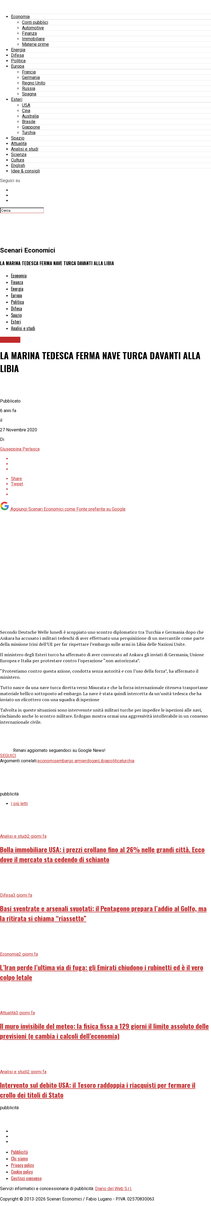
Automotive (33, 27)
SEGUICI (8, 755)
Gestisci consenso (26, 1178)
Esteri (16, 99)
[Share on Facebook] (111, 458)
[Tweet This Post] (111, 463)
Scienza (18, 154)
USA (26, 105)
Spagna (29, 94)
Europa (17, 66)
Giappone (31, 127)
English (18, 165)
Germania (31, 77)
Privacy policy (22, 1165)
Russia (28, 88)
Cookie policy (22, 1171)
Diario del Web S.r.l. (113, 1188)
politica (115, 760)
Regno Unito (33, 83)
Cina (26, 110)
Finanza (29, 33)
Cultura (17, 160)
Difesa (17, 55)
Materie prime (35, 44)
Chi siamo (19, 1158)
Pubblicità (19, 1152)
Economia (20, 16)
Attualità (19, 143)
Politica (18, 60)
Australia (30, 116)
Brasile (28, 121)
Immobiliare (33, 38)
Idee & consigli (25, 171)
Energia (18, 49)
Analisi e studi (24, 149)
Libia (103, 760)
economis (46, 760)
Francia (29, 72)
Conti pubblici (35, 22)
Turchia (28, 132)
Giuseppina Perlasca (20, 449)
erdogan (90, 760)
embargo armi (69, 760)
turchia (128, 760)
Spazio (17, 138)
